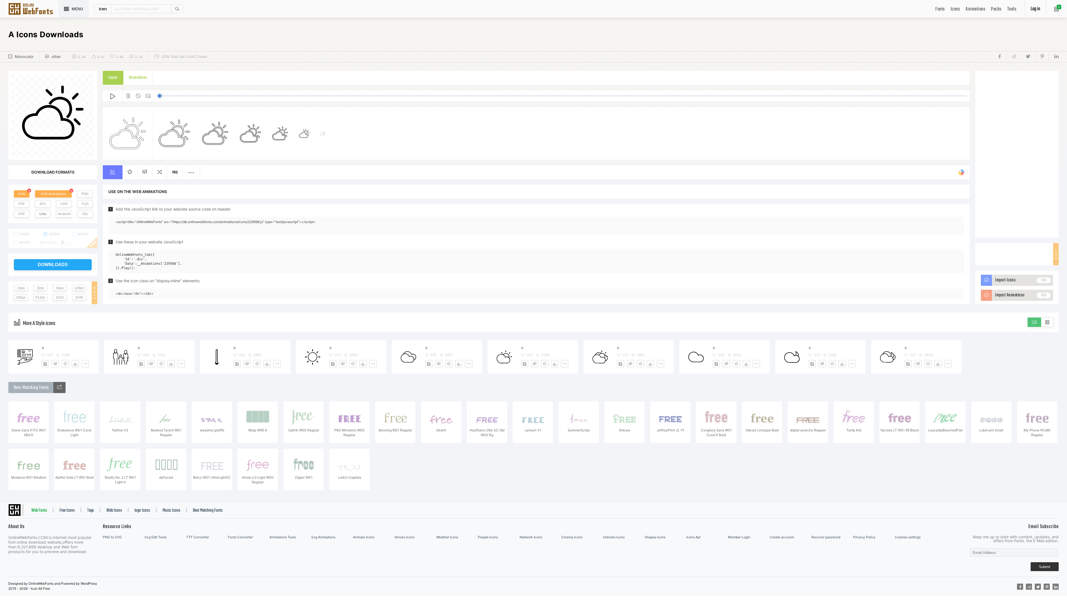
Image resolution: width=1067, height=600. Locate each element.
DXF (21, 214)
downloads (53, 264)
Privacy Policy (864, 537)
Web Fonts (39, 510)
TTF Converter (197, 537)
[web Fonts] (59, 387)
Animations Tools (283, 537)
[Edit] (55, 363)
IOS (85, 214)
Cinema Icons (571, 537)
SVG (21, 194)
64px (60, 288)
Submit (1044, 567)
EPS (43, 204)
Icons (955, 9)
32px (40, 288)
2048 (79, 297)
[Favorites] (65, 363)
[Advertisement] (1017, 154)
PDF (21, 204)
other (56, 56)
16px (21, 288)
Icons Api (693, 537)
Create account (782, 537)
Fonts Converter (240, 537)
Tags (90, 510)
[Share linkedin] (1054, 56)
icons (103, 9)
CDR (64, 204)
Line (42, 214)
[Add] (45, 363)
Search (177, 9)
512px (40, 297)
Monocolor (24, 56)
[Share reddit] (1013, 56)
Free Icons (67, 510)
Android (64, 214)
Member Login (739, 537)
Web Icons (114, 510)
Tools (1012, 9)
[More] (85, 363)
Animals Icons (363, 537)
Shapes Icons (655, 537)
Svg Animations (323, 537)
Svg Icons (33, 9)
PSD (85, 204)
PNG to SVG (112, 537)
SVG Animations (53, 194)
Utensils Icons (614, 537)
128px (79, 288)
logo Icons (142, 510)
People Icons (488, 537)
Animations (975, 9)
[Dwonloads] (75, 363)
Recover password (825, 537)
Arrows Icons (405, 537)
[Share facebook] (1001, 56)
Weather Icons (447, 537)
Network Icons (531, 537)
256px (21, 297)
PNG (85, 194)
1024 (60, 297)
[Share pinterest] (1041, 56)
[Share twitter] (1027, 56)
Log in (1035, 9)
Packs (996, 9)
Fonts (940, 9)
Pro (175, 172)
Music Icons (171, 510)
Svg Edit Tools (155, 537)
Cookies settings (908, 537)
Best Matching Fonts (208, 510)
